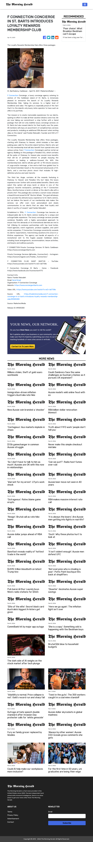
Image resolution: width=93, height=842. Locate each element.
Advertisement (13, 819)
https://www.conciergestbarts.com (28, 285)
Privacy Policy (12, 815)
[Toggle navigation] (84, 4)
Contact (10, 822)
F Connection (12, 95)
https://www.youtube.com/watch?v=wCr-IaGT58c (36, 290)
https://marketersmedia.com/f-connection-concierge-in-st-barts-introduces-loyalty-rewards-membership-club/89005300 (32, 296)
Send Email (16, 280)
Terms (9, 812)
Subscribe (67, 823)
